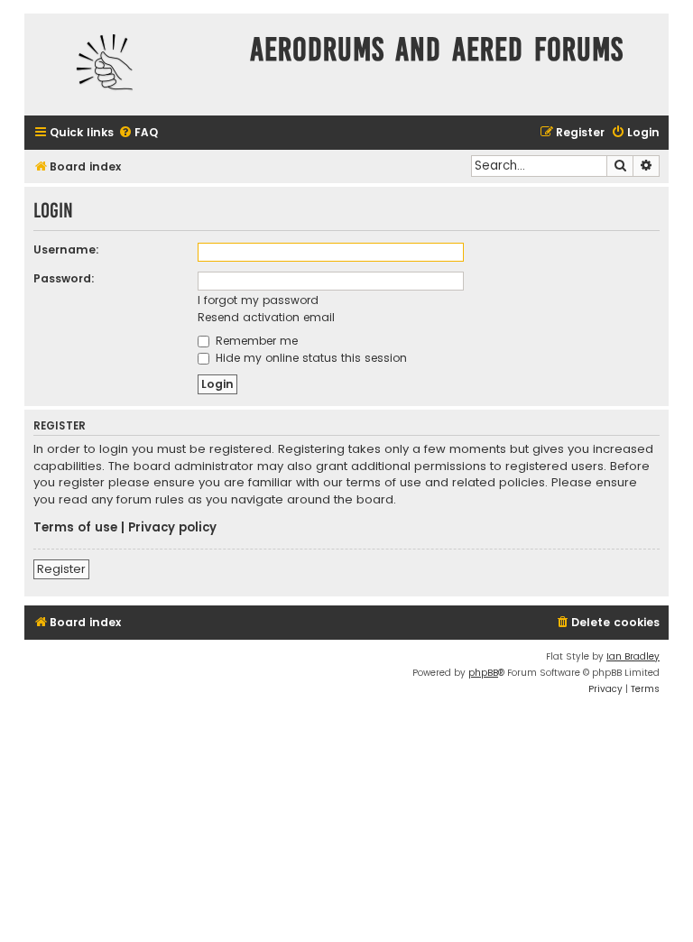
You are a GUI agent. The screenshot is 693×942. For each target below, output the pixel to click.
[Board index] (132, 64)
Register (61, 568)
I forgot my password (258, 300)
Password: (64, 278)
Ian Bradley (633, 656)
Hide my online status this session (309, 357)
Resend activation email (266, 317)
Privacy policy (172, 528)
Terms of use (75, 528)
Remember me (255, 340)
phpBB (483, 672)
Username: (66, 249)
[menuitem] (138, 133)
